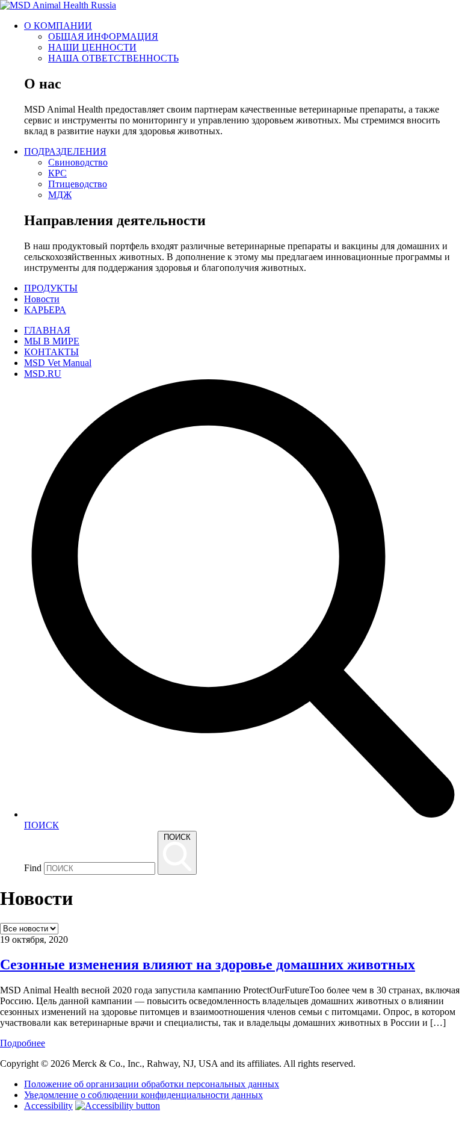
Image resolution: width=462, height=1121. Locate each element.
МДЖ (60, 195)
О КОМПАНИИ (58, 25)
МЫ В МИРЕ (51, 341)
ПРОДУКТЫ (51, 288)
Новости (42, 299)
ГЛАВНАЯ (47, 330)
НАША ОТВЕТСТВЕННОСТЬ (113, 58)
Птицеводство (77, 184)
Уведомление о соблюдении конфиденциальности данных (143, 1095)
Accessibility (48, 1106)
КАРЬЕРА (45, 310)
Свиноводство (78, 162)
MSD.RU (42, 373)
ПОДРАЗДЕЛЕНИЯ (65, 151)
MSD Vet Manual (57, 363)
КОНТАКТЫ (51, 352)
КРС (57, 173)
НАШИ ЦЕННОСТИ (92, 47)
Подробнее (22, 1043)
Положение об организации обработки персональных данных (151, 1084)
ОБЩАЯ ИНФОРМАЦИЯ (103, 36)
